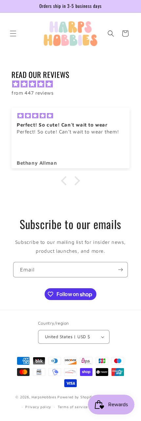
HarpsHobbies (43, 396)
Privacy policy (38, 407)
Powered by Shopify (75, 396)
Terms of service (73, 407)
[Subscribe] (120, 269)
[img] (73, 84)
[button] (13, 33)
